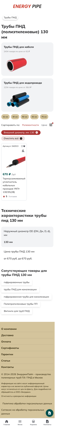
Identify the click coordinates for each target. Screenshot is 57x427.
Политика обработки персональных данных (27, 403)
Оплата (6, 341)
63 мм (34, 117)
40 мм (15, 117)
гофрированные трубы (16, 282)
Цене (44, 125)
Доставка (7, 335)
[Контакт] (49, 413)
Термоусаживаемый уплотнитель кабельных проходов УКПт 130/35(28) (14, 185)
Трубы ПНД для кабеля (19, 46)
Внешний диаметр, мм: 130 (19, 132)
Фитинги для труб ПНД (17, 311)
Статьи (5, 360)
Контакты (7, 367)
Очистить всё (11, 138)
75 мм (44, 117)
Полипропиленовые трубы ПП (21, 303)
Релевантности (30, 125)
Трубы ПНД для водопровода (23, 82)
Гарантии (7, 354)
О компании (9, 328)
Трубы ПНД (10, 17)
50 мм (24, 117)
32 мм (5, 117)
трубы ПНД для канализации (20, 289)
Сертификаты (10, 347)
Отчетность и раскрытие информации (18, 396)
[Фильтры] (50, 125)
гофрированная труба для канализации (26, 296)
